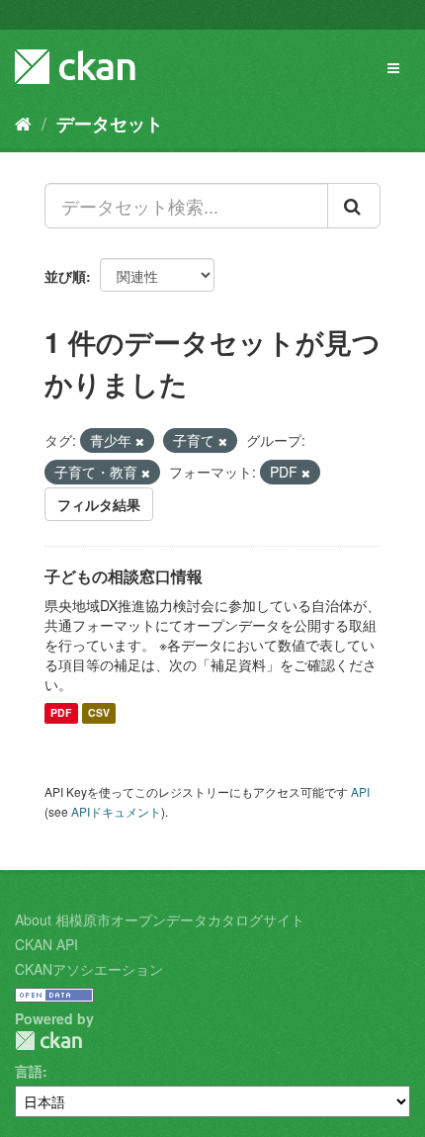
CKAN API (46, 944)
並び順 (65, 276)
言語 (28, 1071)
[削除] (139, 441)
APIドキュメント (116, 811)
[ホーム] (23, 122)
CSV (99, 713)
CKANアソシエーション (89, 969)
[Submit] (354, 205)
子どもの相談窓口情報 (123, 576)
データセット (109, 123)
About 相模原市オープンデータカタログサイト (159, 919)
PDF (60, 713)
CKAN (48, 1040)
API (360, 791)
